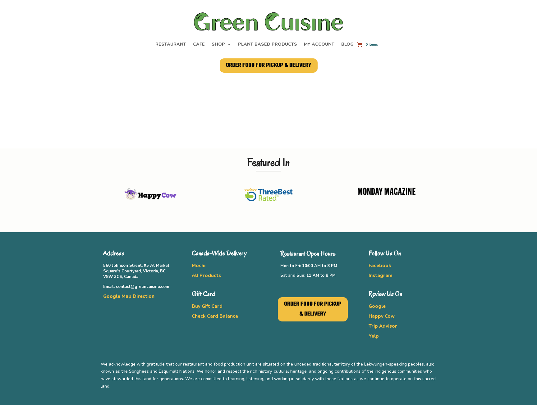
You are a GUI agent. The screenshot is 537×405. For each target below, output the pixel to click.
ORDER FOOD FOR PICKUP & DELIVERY (268, 65)
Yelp (374, 336)
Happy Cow (382, 316)
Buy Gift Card (207, 306)
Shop (218, 44)
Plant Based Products (267, 44)
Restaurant (170, 44)
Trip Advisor (383, 326)
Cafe (199, 44)
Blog (347, 44)
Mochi (198, 265)
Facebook (380, 265)
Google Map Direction (128, 296)
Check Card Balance (215, 316)
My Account (319, 44)
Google (377, 306)
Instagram (380, 275)
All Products (206, 275)
